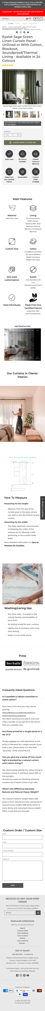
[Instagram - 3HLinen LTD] (20, 32)
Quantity (7, 131)
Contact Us (28, 954)
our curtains (10, 741)
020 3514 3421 (17, 954)
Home (4, 27)
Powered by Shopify (22, 1003)
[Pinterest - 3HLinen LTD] (24, 32)
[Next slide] (41, 114)
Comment (5, 859)
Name (4, 834)
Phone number (7, 851)
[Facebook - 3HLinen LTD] (17, 32)
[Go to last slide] (3, 114)
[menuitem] (9, 114)
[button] (8, 65)
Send (13, 885)
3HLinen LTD (25, 1001)
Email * (4, 842)
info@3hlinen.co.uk (16, 5)
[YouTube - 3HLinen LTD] (28, 32)
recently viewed (43, 509)
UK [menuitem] (30, 18)
